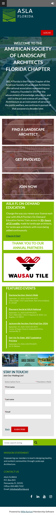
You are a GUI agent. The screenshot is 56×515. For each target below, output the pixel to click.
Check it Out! (13, 235)
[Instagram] (50, 496)
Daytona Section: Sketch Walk (23, 295)
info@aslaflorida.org (19, 489)
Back (7, 429)
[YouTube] (44, 496)
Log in (47, 32)
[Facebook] (31, 496)
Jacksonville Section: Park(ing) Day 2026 (28, 323)
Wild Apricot (27, 511)
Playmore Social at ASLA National (25, 309)
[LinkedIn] (37, 496)
